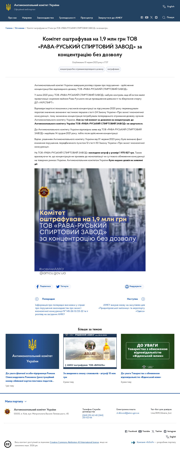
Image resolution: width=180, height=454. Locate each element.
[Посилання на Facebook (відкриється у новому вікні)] (142, 17)
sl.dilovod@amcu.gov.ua (128, 413)
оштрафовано (113, 69)
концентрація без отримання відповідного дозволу (81, 69)
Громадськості (67, 18)
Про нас (12, 18)
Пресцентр (87, 18)
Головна (9, 28)
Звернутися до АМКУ (110, 18)
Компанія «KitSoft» (145, 442)
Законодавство (45, 18)
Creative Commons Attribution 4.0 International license (74, 442)
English (170, 6)
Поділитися (45, 286)
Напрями (27, 18)
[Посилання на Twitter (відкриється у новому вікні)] (151, 17)
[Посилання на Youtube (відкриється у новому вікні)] (146, 17)
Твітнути (64, 286)
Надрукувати (135, 286)
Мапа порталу (14, 401)
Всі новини (19, 28)
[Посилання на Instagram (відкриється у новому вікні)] (156, 17)
